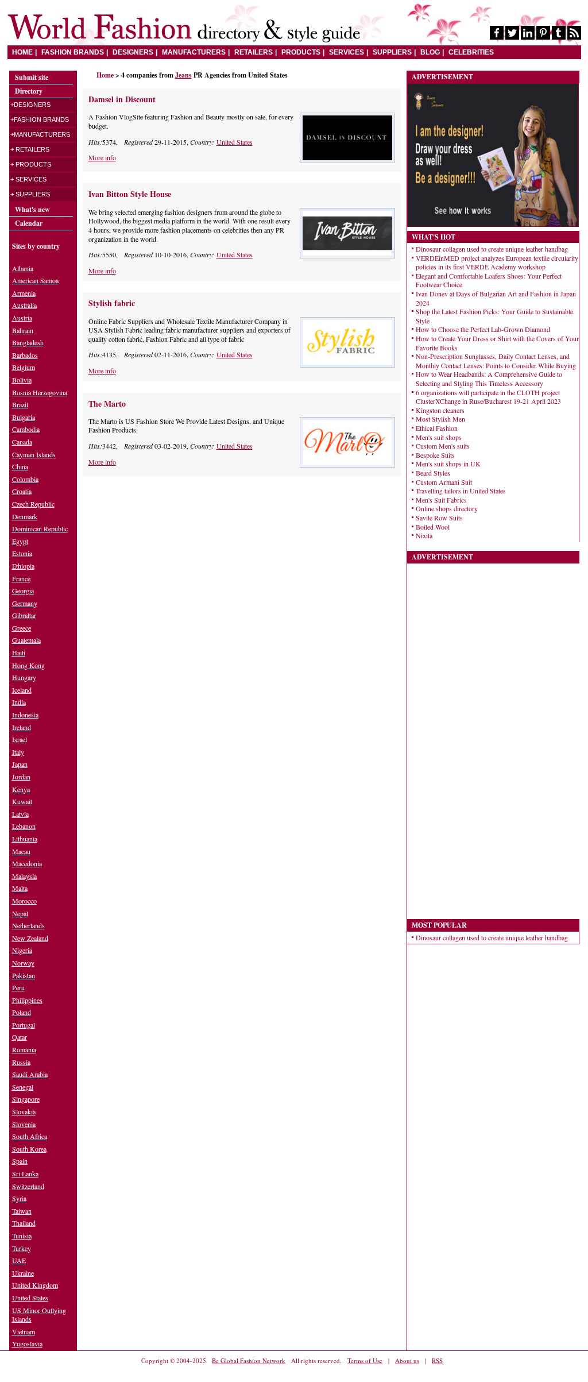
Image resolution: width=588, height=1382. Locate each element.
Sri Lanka (25, 1173)
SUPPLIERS (392, 52)
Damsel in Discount (122, 99)
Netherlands (28, 925)
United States (234, 141)
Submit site (31, 77)
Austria (22, 317)
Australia (24, 305)
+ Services (28, 179)
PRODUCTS (300, 52)
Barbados (25, 355)
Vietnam (23, 1331)
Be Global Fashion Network (248, 1360)
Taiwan (22, 1210)
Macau (21, 851)
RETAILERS (253, 52)
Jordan (21, 776)
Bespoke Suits (435, 455)
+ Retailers (29, 149)
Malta (20, 888)
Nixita (424, 535)
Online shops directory (447, 508)
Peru (18, 987)
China (20, 466)
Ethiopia (23, 565)
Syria (19, 1198)
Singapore (26, 1098)
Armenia (24, 293)
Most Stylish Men (440, 418)
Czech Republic (33, 503)
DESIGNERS (133, 52)
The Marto (107, 403)
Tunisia (22, 1235)
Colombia (25, 479)
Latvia (20, 814)
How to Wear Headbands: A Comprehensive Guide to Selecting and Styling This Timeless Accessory (489, 378)
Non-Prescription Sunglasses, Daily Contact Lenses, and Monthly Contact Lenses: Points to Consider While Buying (496, 361)
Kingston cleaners (440, 410)
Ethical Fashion (437, 428)
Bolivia (22, 379)
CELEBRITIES (471, 52)
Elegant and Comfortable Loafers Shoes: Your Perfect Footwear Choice (489, 280)
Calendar (28, 223)
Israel (19, 739)
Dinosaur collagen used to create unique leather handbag (492, 248)
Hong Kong (28, 665)
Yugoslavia (27, 1343)
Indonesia (25, 714)
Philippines (27, 1000)
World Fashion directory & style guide (183, 28)
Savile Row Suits (439, 517)
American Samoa (35, 280)
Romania (24, 1049)
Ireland (21, 727)
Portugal (23, 1024)
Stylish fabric (111, 303)
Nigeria (22, 950)
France (21, 578)
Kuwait (22, 801)
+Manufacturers (40, 134)
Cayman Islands (34, 454)
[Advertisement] (179, 568)
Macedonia (27, 863)
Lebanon (24, 826)
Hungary (24, 677)
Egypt (20, 541)
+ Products (30, 164)
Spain (20, 1160)
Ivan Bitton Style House (129, 194)
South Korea (29, 1148)
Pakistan (23, 975)
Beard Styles (433, 472)
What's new (32, 209)
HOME (22, 52)
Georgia (23, 590)
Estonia (22, 553)
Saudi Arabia (30, 1074)
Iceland (22, 689)
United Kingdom (35, 1285)
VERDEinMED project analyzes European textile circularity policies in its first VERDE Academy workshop (497, 262)
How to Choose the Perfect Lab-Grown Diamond (483, 329)
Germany (24, 603)
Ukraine (23, 1272)
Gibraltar (24, 615)
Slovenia (24, 1124)
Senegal (22, 1086)
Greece (21, 627)
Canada (22, 441)
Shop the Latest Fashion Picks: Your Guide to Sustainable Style (494, 316)
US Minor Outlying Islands (39, 1315)
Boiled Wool (433, 526)
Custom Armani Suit (444, 482)
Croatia (22, 491)
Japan (20, 764)
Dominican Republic (40, 528)
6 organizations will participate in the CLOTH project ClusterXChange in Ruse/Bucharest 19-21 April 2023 (488, 397)
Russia (21, 1062)
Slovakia (24, 1111)
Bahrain (22, 330)
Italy (18, 751)
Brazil (20, 404)
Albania (22, 268)
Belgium (23, 367)
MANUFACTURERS (194, 52)
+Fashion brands (39, 119)
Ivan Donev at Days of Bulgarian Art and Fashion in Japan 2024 (496, 298)
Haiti (18, 652)
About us (407, 1360)
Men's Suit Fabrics (441, 499)
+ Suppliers (30, 194)
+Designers (30, 104)
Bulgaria (23, 417)
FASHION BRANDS (72, 52)
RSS (437, 1360)
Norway (23, 962)
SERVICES (346, 52)
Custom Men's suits (443, 445)
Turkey (21, 1248)
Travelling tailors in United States (461, 490)
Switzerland (28, 1186)
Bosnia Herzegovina (39, 392)
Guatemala (26, 639)
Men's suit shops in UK (448, 463)
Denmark (24, 516)
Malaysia (24, 876)
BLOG (430, 52)
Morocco (24, 900)
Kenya (21, 789)
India (19, 702)
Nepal (20, 913)
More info (102, 157)
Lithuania (24, 838)
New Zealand (30, 938)
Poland (21, 1012)
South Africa (29, 1136)
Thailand (24, 1222)
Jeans (183, 75)
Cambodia (26, 429)
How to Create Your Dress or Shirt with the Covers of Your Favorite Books (497, 343)
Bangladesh (28, 342)
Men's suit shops (439, 437)
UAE (19, 1260)
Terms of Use (364, 1360)
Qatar (19, 1036)
